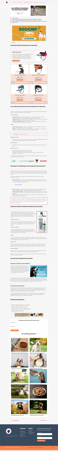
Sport (44, 2)
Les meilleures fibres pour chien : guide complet (17, 415)
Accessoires (36, 2)
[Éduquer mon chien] (6, 2)
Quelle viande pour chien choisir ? (34, 399)
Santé (32, 2)
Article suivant (43, 420)
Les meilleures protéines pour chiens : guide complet (37, 415)
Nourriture (20, 2)
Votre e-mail (12, 326)
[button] (29, 43)
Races (40, 2)
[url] (19, 345)
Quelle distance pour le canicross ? (18, 310)
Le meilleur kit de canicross (23, 134)
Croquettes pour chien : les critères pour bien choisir (18, 368)
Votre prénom (12, 322)
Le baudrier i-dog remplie (16, 19)
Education (15, 2)
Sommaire (13, 42)
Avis (13, 82)
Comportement (26, 2)
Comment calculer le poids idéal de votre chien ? (17, 399)
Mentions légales (8, 440)
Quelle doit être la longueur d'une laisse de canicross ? (21, 308)
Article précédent (15, 420)
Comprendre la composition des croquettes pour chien (37, 384)
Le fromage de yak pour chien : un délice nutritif (36, 368)
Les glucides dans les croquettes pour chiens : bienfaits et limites (19, 384)
